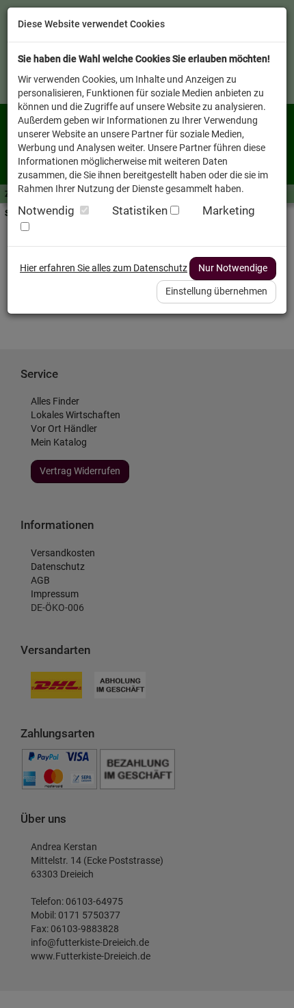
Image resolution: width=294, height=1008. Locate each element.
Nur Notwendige (232, 267)
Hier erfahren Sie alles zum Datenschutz (103, 267)
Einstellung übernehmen (216, 291)
